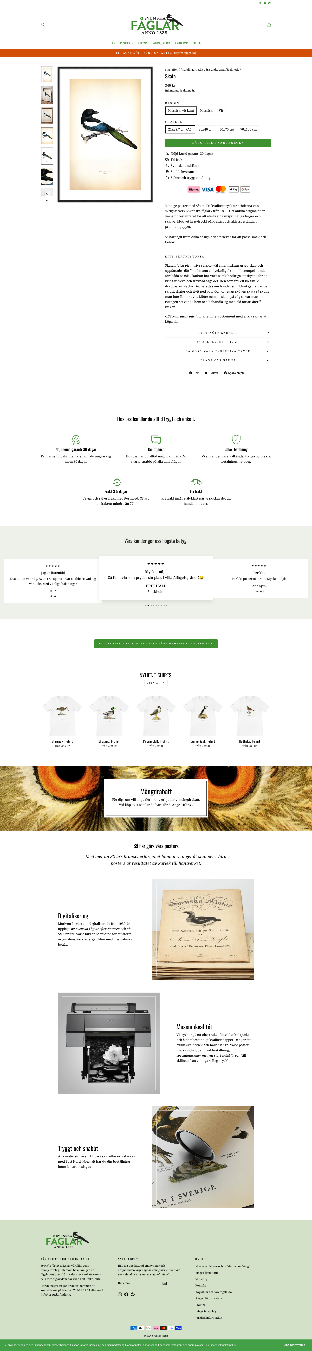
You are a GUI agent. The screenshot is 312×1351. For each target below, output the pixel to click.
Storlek (173, 122)
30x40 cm (206, 129)
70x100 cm (248, 129)
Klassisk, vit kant (181, 110)
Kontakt (200, 1285)
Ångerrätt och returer (209, 1298)
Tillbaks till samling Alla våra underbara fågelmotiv (158, 643)
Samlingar (189, 69)
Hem (113, 43)
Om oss (197, 43)
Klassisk (206, 110)
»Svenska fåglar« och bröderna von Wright (223, 1266)
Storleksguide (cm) (218, 342)
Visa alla (156, 683)
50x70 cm (227, 129)
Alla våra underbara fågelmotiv (218, 69)
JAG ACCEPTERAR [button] (294, 1345)
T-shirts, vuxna (161, 43)
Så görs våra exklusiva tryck (218, 351)
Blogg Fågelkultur (206, 1273)
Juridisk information (208, 1317)
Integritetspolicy (206, 1311)
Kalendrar (181, 43)
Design (172, 103)
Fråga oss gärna (218, 360)
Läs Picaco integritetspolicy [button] (220, 1345)
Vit (221, 110)
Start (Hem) (172, 69)
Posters (125, 43)
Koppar (142, 43)
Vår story (201, 1279)
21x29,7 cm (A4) (180, 129)
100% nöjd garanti (218, 333)
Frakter (200, 1305)
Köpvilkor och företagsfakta (213, 1292)
